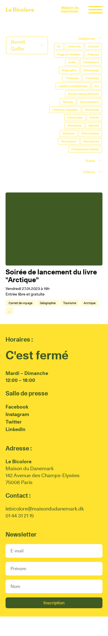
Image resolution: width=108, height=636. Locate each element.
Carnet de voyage (20, 303)
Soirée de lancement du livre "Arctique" (51, 276)
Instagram (17, 414)
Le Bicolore (20, 10)
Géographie (48, 303)
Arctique (90, 303)
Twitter (14, 421)
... (9, 311)
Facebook (17, 406)
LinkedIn (15, 429)
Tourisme (69, 303)
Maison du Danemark (70, 9)
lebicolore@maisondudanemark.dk (45, 508)
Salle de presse (27, 393)
